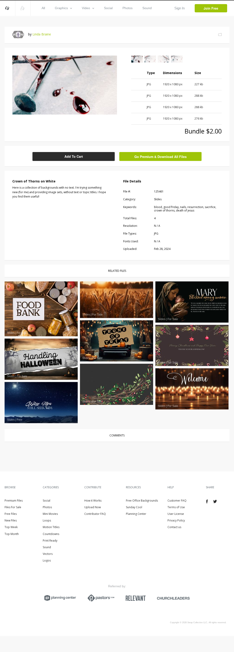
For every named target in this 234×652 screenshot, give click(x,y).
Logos (47, 560)
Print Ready (50, 540)
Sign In (179, 8)
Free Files (11, 514)
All (43, 8)
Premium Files (14, 500)
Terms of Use (176, 507)
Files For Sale (13, 507)
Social (108, 8)
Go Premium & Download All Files (160, 156)
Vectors (48, 554)
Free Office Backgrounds (142, 500)
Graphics (61, 8)
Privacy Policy (176, 520)
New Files (11, 520)
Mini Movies (50, 514)
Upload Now (92, 507)
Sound (147, 8)
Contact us (174, 527)
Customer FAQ (177, 500)
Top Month (12, 534)
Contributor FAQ (95, 514)
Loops (47, 520)
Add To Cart (73, 156)
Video (86, 8)
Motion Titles (51, 527)
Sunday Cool (134, 507)
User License (176, 514)
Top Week (11, 527)
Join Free (211, 8)
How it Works (92, 500)
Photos (127, 8)
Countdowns (51, 534)
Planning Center (136, 514)
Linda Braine (41, 34)
